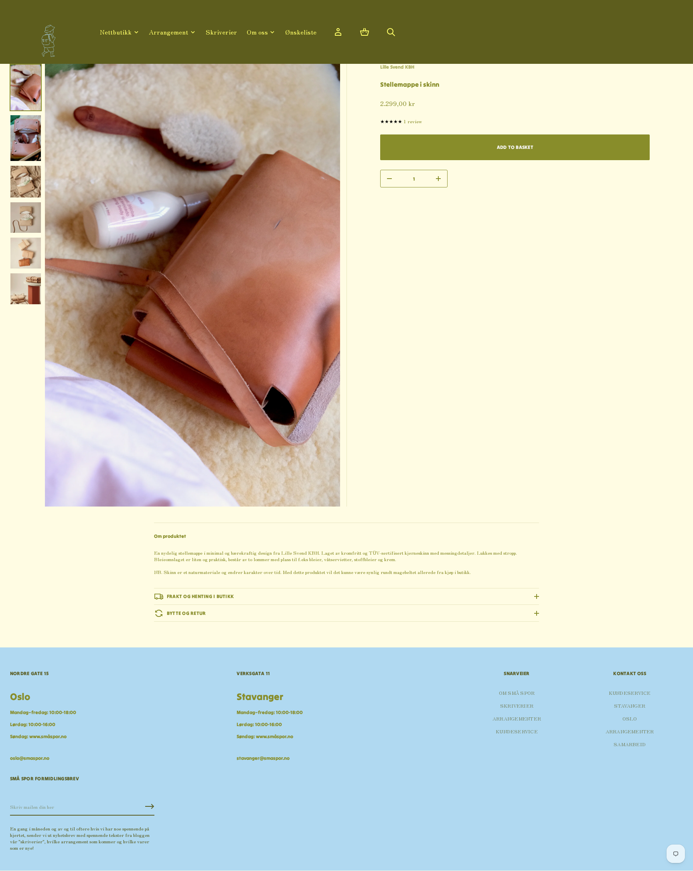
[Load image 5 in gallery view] (25, 253)
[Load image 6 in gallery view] (25, 288)
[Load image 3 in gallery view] (25, 181)
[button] (364, 32)
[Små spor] (46, 38)
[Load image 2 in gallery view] (25, 138)
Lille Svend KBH (397, 67)
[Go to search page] (391, 32)
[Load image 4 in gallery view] (25, 217)
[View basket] (364, 32)
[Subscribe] (149, 806)
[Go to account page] (338, 32)
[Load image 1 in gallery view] (25, 87)
